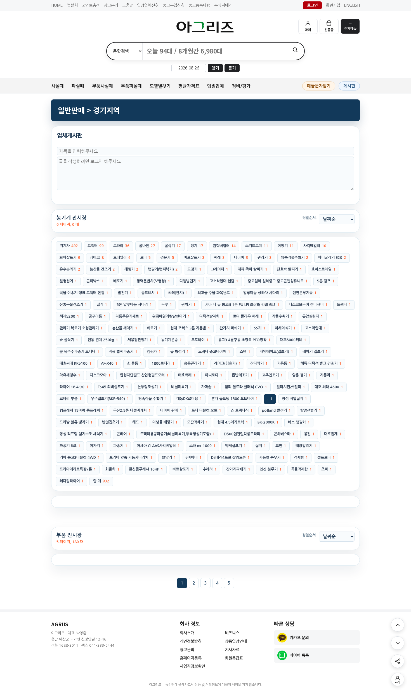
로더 (145, 257)
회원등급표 (234, 658)
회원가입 (333, 5)
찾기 (215, 68)
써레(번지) (178, 293)
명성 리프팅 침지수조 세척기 (83, 434)
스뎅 (245, 351)
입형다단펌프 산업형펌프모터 (144, 375)
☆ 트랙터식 (241, 410)
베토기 (154, 328)
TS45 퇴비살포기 (113, 387)
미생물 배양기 (165, 422)
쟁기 (196, 246)
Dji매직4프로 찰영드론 (230, 457)
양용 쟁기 (301, 375)
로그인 (312, 5)
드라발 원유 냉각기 (76, 422)
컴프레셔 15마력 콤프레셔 (82, 410)
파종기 (120, 446)
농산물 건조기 (102, 269)
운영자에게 (223, 5)
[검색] (295, 49)
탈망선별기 (310, 410)
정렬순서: (309, 218)
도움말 (127, 5)
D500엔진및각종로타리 (244, 434)
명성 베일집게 (294, 398)
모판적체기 (197, 422)
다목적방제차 (211, 316)
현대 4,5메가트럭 (232, 422)
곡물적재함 (301, 469)
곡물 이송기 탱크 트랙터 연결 (84, 293)
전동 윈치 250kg (103, 340)
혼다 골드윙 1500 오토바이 (234, 398)
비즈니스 (232, 633)
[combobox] (214, 51)
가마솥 (208, 387)
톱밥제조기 (242, 375)
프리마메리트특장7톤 (78, 469)
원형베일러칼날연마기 (171, 316)
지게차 (69, 246)
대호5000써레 (293, 340)
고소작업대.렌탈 (224, 281)
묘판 (280, 446)
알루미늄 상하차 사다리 (263, 293)
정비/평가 (241, 86)
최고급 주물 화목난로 (215, 293)
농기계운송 (171, 340)
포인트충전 (91, 5)
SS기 (259, 328)
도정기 (194, 269)
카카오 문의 (299, 638)
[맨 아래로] (397, 643)
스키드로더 (256, 246)
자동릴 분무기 (271, 457)
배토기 (120, 281)
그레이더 (219, 269)
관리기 (264, 257)
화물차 (112, 469)
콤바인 (147, 246)
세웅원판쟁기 (139, 340)
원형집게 (68, 281)
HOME (57, 5)
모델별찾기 (160, 86)
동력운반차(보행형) (153, 281)
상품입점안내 (236, 641)
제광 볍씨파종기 (123, 351)
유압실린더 (312, 316)
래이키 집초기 (315, 351)
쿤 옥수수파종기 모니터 (79, 351)
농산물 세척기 (124, 328)
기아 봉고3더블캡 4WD (80, 457)
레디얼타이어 (72, 481)
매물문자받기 (318, 86)
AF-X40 (109, 363)
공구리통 (97, 316)
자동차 (327, 375)
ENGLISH (352, 5)
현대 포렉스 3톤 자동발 (190, 328)
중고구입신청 (174, 5)
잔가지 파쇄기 (232, 328)
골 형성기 (179, 351)
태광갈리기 (306, 446)
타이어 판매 (171, 410)
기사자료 (232, 650)
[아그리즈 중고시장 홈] (205, 27)
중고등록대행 (199, 5)
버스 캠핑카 (299, 422)
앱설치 (72, 5)
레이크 (97, 257)
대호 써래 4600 (329, 387)
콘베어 (124, 434)
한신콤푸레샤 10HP (146, 469)
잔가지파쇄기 (238, 469)
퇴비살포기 (70, 257)
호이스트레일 (323, 269)
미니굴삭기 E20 (332, 257)
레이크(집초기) (227, 363)
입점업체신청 (148, 5)
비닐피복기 (181, 387)
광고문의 (111, 5)
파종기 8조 (70, 446)
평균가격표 (188, 86)
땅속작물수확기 (294, 257)
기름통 (284, 363)
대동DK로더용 (189, 398)
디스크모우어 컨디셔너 (308, 304)
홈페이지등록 (191, 658)
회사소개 (187, 633)
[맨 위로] (397, 625)
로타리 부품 (70, 398)
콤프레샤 (150, 293)
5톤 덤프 (325, 281)
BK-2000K (268, 422)
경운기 (167, 257)
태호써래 (186, 375)
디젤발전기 (189, 281)
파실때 (78, 86)
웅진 (309, 434)
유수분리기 (70, 269)
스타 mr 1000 (202, 446)
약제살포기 (235, 446)
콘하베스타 (284, 434)
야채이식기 (285, 328)
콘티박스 (95, 281)
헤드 (137, 422)
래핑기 (131, 269)
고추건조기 (272, 375)
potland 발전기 (276, 410)
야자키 (97, 446)
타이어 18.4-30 (74, 387)
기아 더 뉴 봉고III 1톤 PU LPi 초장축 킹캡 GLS (242, 304)
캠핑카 (154, 351)
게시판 (349, 86)
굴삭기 (173, 246)
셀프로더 (326, 457)
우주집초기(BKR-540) (110, 398)
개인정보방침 (191, 641)
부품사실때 (102, 86)
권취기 (188, 304)
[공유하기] (397, 661)
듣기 (232, 68)
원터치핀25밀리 (291, 387)
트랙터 (96, 246)
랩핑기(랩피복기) (163, 269)
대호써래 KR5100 (75, 363)
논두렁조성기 (150, 387)
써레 (219, 257)
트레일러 (122, 257)
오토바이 (200, 340)
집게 (101, 304)
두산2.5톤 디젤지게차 (132, 410)
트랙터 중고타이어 (214, 351)
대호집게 (332, 434)
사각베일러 (314, 246)
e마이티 (193, 457)
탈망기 (169, 457)
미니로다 (213, 375)
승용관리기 (194, 363)
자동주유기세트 (129, 316)
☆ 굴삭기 (69, 340)
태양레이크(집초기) (276, 351)
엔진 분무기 (271, 469)
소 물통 (134, 363)
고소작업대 (315, 328)
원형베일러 (224, 246)
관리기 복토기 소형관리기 (81, 328)
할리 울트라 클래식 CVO (246, 387)
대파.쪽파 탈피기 (252, 269)
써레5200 (69, 316)
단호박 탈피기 (289, 269)
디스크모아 (100, 375)
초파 (326, 469)
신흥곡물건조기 (73, 304)
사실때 (57, 86)
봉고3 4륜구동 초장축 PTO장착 (244, 340)
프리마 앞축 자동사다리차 (130, 457)
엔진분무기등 (304, 293)
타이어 (241, 257)
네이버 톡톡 (299, 655)
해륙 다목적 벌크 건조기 (321, 363)
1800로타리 (163, 363)
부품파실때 (131, 86)
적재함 (301, 457)
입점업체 (215, 86)
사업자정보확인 (192, 666)
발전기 (125, 293)
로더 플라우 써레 (248, 316)
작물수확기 (282, 316)
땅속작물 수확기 (152, 398)
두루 (166, 304)
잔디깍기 (259, 363)
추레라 (210, 469)
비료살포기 (194, 257)
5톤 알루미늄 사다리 (134, 304)
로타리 (121, 246)
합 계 (101, 481)
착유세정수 (70, 375)
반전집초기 (112, 422)
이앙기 (286, 246)
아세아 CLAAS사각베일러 (158, 446)
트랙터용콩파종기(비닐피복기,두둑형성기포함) (177, 434)
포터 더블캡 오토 (206, 410)
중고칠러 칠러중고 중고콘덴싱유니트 (278, 281)
